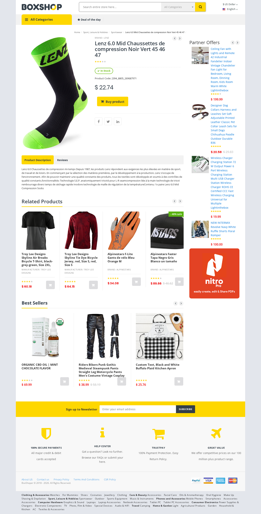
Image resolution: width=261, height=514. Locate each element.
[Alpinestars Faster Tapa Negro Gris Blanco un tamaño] (167, 231)
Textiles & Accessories (52, 509)
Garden (212, 505)
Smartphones (213, 498)
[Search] (200, 6)
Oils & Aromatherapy (191, 495)
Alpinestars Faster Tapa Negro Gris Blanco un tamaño (164, 257)
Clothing (122, 495)
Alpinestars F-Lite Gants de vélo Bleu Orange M (121, 257)
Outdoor (100, 498)
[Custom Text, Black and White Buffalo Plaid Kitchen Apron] (159, 336)
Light (175, 505)
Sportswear (116, 32)
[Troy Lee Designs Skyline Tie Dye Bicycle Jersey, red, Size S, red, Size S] (81, 231)
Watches (55, 495)
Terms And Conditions (86, 479)
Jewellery (109, 495)
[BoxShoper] (42, 6)
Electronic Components (48, 505)
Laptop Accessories (109, 502)
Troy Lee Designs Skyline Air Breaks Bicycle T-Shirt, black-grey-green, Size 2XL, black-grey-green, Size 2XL (37, 263)
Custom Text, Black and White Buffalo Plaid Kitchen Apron (157, 366)
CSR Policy (110, 479)
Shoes (84, 495)
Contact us (43, 479)
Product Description (37, 160)
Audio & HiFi (122, 505)
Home (77, 32)
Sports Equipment (117, 498)
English (231, 9)
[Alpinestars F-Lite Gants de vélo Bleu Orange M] (124, 231)
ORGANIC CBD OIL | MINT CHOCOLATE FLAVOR (40, 366)
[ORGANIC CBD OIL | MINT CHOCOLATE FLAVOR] (45, 336)
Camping (145, 505)
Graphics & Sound (73, 502)
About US (27, 479)
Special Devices (103, 505)
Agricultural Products (193, 505)
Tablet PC (155, 502)
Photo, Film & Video (81, 505)
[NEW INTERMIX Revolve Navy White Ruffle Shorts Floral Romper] (200, 229)
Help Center (102, 446)
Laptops (91, 502)
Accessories (154, 495)
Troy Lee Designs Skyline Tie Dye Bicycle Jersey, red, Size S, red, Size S (81, 259)
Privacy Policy (61, 479)
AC (34, 509)
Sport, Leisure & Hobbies (95, 32)
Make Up (229, 495)
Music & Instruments (142, 498)
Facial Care (170, 495)
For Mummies (70, 495)
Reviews (62, 160)
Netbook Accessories (135, 502)
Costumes (96, 495)
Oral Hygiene (213, 495)
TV (65, 505)
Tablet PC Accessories (176, 502)
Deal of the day (90, 19)
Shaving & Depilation (34, 498)
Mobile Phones (194, 498)
